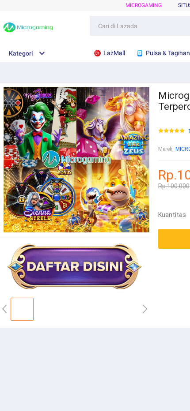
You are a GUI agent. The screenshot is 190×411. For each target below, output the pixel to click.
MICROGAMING (143, 5)
